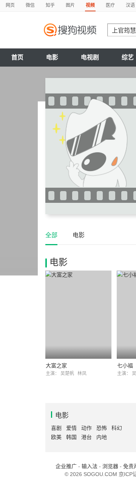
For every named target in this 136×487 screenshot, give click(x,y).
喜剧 (56, 428)
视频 (90, 5)
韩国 (71, 437)
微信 (30, 5)
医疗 (110, 5)
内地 (101, 437)
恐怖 (101, 428)
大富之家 (56, 366)
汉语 (130, 5)
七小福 (125, 366)
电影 (52, 57)
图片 (70, 5)
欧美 (56, 437)
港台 (86, 437)
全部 (51, 235)
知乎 (50, 5)
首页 (17, 57)
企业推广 (66, 466)
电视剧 (90, 57)
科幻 (116, 428)
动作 (86, 428)
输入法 (89, 466)
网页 (10, 5)
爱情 (71, 428)
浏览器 (110, 466)
